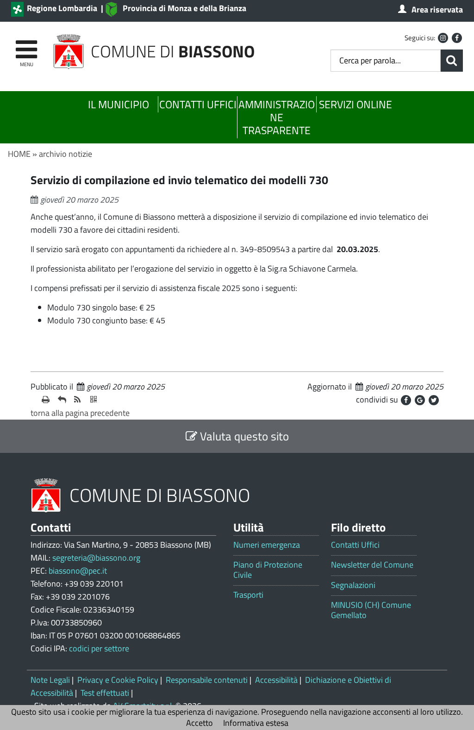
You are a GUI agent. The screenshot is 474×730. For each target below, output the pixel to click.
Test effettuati (105, 693)
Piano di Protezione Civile (267, 570)
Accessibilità (276, 680)
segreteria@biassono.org (96, 557)
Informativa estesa (255, 723)
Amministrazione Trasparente (276, 117)
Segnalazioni (353, 585)
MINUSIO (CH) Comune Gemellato (371, 610)
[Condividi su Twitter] (434, 400)
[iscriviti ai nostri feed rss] (78, 399)
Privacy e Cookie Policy (117, 680)
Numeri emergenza (266, 545)
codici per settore (99, 648)
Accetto (199, 723)
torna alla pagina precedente (80, 413)
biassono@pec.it (78, 570)
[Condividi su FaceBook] (406, 400)
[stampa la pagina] (46, 399)
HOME (19, 154)
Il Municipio (118, 104)
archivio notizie (65, 154)
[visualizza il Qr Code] (95, 399)
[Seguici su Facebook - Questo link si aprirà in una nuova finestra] (457, 38)
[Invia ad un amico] (62, 399)
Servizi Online (355, 104)
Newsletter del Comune (372, 565)
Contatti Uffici (198, 104)
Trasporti (248, 595)
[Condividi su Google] (420, 400)
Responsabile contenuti (207, 680)
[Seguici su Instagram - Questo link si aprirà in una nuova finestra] (443, 38)
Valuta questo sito (243, 436)
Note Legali (50, 680)
